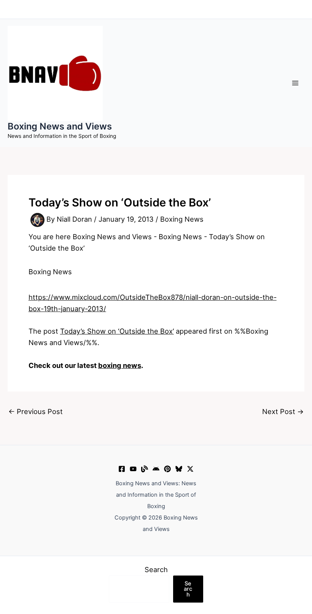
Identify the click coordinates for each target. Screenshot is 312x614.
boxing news (119, 365)
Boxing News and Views (60, 126)
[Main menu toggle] (295, 83)
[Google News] (156, 468)
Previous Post (35, 411)
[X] (190, 468)
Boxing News (182, 219)
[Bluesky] (178, 468)
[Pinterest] (167, 468)
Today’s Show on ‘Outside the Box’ (117, 331)
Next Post (283, 411)
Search (156, 569)
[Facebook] (121, 468)
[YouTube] (133, 468)
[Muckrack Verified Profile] (144, 468)
